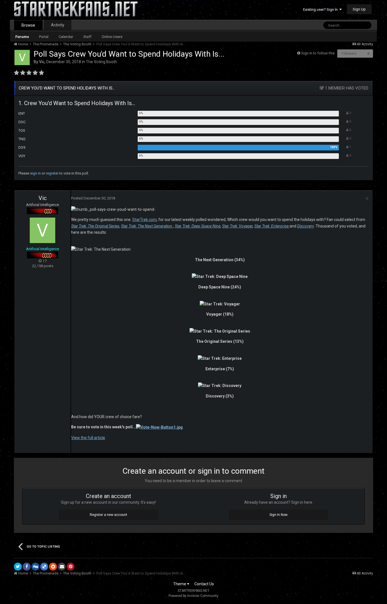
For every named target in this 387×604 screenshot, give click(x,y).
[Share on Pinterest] (71, 567)
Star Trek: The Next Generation (147, 226)
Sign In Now (278, 515)
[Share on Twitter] (18, 567)
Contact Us (204, 584)
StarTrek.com (144, 219)
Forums (22, 37)
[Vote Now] (159, 427)
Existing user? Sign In (321, 9)
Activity (57, 25)
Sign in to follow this (318, 53)
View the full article (88, 437)
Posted (93, 198)
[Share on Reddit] (53, 567)
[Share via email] (62, 567)
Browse (28, 25)
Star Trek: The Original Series (95, 226)
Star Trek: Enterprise (272, 226)
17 (44, 261)
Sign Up (359, 9)
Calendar (66, 37)
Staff (87, 37)
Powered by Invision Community (193, 596)
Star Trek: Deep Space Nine (197, 226)
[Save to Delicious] (44, 567)
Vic (41, 61)
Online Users (112, 37)
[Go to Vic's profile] (22, 57)
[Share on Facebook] (27, 567)
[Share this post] (366, 198)
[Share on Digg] (35, 567)
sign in (35, 173)
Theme (180, 584)
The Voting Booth (101, 61)
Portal (43, 37)
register (52, 173)
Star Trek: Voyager (237, 226)
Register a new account (108, 515)
